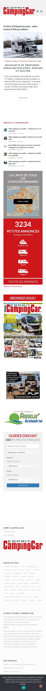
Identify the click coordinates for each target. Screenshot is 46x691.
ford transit (29, 580)
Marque (10, 458)
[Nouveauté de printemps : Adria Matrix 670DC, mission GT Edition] (23, 45)
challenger (7, 576)
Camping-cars (11, 61)
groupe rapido (34, 583)
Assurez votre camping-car (23, 411)
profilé (6, 593)
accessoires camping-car (11, 566)
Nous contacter (8, 535)
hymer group (26, 586)
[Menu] (41, 11)
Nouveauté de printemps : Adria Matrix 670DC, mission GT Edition (23, 68)
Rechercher (23, 485)
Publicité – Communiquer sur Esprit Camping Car (19, 664)
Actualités (22, 61)
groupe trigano (8, 586)
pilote (32, 590)
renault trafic (20, 593)
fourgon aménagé (22, 583)
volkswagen (24, 600)
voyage (32, 600)
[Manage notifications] (41, 686)
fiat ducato (31, 576)
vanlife (17, 600)
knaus (39, 586)
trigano (35, 597)
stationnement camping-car (12, 597)
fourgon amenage (9, 583)
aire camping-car (31, 566)
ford (13, 580)
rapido (12, 593)
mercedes (12, 590)
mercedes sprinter (23, 590)
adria (22, 566)
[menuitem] (36, 11)
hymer (18, 586)
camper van (8, 573)
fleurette (7, 580)
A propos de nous (9, 531)
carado (25, 573)
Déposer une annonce (12, 286)
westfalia (38, 600)
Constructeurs (34, 61)
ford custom (20, 580)
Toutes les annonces (23, 281)
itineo (33, 586)
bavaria (21, 570)
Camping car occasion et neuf (13, 668)
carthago (32, 573)
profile (38, 590)
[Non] (43, 683)
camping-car (17, 573)
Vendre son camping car (11, 671)
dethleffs (23, 576)
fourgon (37, 580)
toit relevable (27, 597)
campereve (36, 570)
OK (24, 688)
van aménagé (8, 600)
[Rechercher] (36, 11)
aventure (14, 570)
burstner (28, 570)
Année (9, 471)
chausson (16, 576)
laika (5, 590)
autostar (6, 570)
